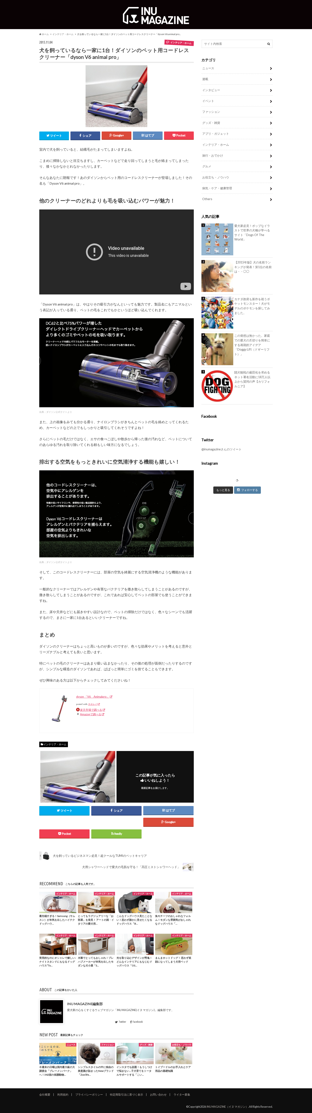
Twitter (122, 1021)
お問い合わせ (158, 1094)
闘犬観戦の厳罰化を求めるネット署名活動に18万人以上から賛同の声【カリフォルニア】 (252, 379)
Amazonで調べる (90, 714)
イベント (208, 101)
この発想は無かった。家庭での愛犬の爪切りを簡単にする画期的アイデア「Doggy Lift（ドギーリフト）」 (252, 345)
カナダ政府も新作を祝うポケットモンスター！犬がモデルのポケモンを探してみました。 (252, 306)
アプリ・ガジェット (215, 133)
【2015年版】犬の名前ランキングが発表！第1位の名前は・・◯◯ (253, 266)
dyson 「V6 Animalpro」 (92, 696)
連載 (205, 79)
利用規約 (62, 1094)
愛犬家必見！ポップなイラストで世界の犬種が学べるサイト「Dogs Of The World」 (252, 232)
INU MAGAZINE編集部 (85, 1004)
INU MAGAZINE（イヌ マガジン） (227, 1106)
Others (207, 199)
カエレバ (92, 704)
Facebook (138, 1021)
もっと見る (223, 490)
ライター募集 (182, 1094)
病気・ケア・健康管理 (217, 188)
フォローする (249, 490)
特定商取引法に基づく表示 (126, 1094)
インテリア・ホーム (62, 34)
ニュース (208, 68)
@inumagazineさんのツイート (221, 449)
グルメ (206, 166)
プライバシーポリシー (89, 1094)
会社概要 (44, 1094)
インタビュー (211, 90)
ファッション (211, 111)
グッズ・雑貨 (211, 122)
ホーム (45, 34)
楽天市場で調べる (91, 709)
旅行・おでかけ (212, 155)
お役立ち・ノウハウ (215, 177)
